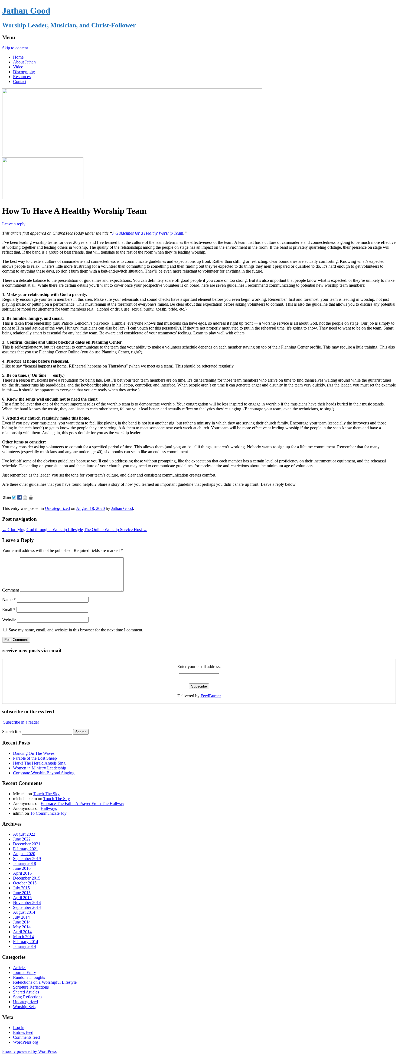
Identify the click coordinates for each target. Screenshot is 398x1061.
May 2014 (22, 927)
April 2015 (22, 897)
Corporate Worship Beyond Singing (43, 773)
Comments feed (26, 1037)
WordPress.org (25, 1042)
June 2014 (22, 922)
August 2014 (24, 912)
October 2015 (25, 883)
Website (9, 619)
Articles (19, 967)
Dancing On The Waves (33, 753)
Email (8, 609)
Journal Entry (24, 972)
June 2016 (22, 868)
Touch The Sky (46, 793)
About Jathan (24, 62)
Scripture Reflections (31, 987)
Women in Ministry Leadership (39, 768)
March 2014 (23, 936)
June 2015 (22, 892)
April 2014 (22, 931)
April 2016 (22, 873)
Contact (19, 81)
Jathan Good (26, 10)
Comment (10, 590)
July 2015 (21, 888)
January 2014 (24, 946)
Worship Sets (24, 1006)
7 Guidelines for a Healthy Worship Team (147, 233)
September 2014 (27, 907)
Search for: (11, 731)
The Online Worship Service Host (115, 529)
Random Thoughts (29, 977)
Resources (22, 76)
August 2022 (24, 834)
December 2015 (26, 878)
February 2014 (25, 941)
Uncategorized (57, 508)
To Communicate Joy (48, 813)
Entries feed (23, 1032)
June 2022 (22, 839)
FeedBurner (211, 696)
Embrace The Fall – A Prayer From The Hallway (82, 803)
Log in (18, 1027)
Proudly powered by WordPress (29, 1051)
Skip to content (15, 48)
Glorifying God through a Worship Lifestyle (42, 529)
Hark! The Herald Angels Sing (39, 763)
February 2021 (25, 848)
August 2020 (24, 853)
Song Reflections (27, 997)
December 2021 (26, 844)
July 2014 (21, 917)
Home (18, 57)
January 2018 (24, 863)
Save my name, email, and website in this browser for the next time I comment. (76, 630)
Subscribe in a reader (21, 722)
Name (9, 599)
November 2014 (27, 902)
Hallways (49, 808)
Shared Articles (26, 992)
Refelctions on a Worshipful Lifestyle (45, 982)
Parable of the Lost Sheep (35, 758)
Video (18, 67)
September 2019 (27, 858)
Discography (24, 71)
